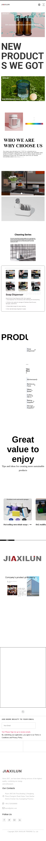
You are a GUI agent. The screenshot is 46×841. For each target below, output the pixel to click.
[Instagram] (23, 712)
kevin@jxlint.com (11, 808)
